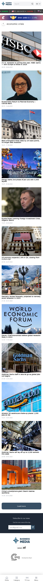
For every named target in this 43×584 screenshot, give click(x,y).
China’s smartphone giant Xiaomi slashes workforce (18, 492)
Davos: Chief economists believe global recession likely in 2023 (21, 336)
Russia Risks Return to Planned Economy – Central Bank (19, 102)
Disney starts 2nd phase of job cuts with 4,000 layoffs (20, 180)
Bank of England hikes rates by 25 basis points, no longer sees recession (21, 141)
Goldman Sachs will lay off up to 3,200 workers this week (20, 453)
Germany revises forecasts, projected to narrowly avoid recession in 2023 (21, 297)
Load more (21, 506)
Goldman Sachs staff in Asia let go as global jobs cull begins (21, 375)
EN (37, 4)
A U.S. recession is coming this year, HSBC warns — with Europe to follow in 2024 (21, 63)
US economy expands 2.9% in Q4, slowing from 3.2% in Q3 (20, 258)
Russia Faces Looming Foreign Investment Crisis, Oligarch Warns (21, 219)
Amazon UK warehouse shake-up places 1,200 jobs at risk (20, 414)
